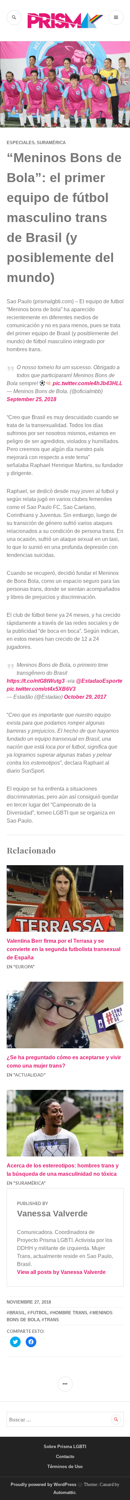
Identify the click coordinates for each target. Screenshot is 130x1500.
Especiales (21, 142)
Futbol (39, 1312)
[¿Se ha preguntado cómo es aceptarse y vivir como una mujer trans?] (65, 1015)
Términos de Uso (65, 1466)
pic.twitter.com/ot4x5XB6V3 (41, 689)
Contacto (65, 1456)
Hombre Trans (69, 1312)
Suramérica (51, 142)
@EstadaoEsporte (99, 681)
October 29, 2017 (85, 697)
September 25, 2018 (31, 399)
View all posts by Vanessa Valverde (61, 1272)
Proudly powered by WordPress (43, 1484)
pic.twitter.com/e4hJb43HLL (88, 383)
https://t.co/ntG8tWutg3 (36, 681)
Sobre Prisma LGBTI (65, 1446)
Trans (51, 1319)
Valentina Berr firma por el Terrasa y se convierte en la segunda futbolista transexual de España (63, 949)
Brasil (17, 1312)
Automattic (64, 1492)
